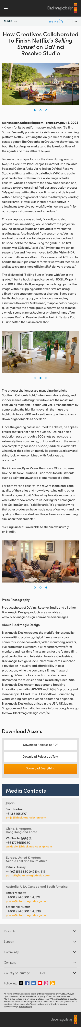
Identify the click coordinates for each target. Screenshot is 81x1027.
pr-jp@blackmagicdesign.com (26, 817)
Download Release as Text (40, 756)
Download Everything (40, 768)
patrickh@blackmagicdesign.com (28, 875)
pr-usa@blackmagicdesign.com (27, 901)
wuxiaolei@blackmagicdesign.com (29, 846)
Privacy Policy (25, 1006)
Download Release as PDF (40, 744)
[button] (35, 110)
